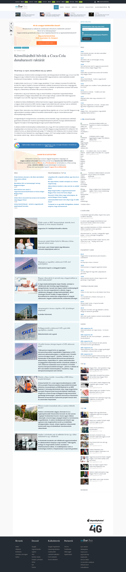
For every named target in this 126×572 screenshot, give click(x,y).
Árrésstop (74, 7)
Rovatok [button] (81, 7)
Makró (17, 546)
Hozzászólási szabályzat (87, 562)
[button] (95, 2)
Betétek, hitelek (36, 557)
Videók (62, 7)
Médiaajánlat (84, 549)
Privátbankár (67, 549)
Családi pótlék (52, 552)
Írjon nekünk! (84, 547)
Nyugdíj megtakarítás (54, 546)
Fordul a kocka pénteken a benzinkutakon (96, 428)
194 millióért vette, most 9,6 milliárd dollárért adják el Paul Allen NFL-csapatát (97, 152)
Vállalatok (18, 47)
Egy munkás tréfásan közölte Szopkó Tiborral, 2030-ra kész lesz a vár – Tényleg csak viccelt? (95, 240)
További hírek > (86, 204)
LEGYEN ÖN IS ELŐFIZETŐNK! (46, 154)
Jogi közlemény (85, 554)
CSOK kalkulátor (52, 557)
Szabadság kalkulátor (54, 549)
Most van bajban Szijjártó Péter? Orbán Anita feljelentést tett (98, 465)
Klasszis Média (85, 559)
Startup (34, 567)
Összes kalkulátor (53, 559)
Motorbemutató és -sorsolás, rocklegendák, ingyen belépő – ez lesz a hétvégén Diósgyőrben (95, 234)
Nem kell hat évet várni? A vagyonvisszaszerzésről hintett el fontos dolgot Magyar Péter (29, 191)
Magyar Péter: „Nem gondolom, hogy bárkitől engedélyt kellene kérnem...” (99, 368)
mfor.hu (66, 546)
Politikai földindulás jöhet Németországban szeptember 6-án (99, 450)
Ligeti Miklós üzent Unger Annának (99, 479)
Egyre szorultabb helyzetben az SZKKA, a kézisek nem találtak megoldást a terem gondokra (95, 228)
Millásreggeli (67, 552)
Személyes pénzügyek (21, 554)
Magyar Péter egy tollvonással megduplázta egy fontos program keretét (98, 414)
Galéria (17, 557)
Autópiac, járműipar (37, 559)
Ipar (33, 564)
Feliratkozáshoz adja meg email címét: (93, 26)
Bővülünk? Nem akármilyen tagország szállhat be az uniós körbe (99, 398)
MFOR (21, 7)
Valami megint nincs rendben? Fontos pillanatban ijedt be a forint (99, 391)
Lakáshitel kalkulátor (53, 554)
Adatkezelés (84, 557)
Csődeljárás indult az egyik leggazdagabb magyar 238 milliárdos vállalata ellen (99, 138)
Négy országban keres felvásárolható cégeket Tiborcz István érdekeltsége (99, 190)
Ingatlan (34, 552)
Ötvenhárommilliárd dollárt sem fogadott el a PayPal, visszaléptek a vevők (99, 125)
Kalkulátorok (89, 7)
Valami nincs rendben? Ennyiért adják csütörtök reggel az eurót (99, 421)
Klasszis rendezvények (101, 7)
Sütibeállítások (85, 567)
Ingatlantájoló (68, 554)
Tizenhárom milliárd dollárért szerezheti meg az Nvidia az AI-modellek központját (99, 174)
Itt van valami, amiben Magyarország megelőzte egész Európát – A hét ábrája (99, 384)
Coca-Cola (25, 47)
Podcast (67, 7)
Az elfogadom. (95, 35)
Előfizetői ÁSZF (85, 565)
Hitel (33, 554)
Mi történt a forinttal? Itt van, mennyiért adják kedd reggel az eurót (99, 436)
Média (33, 562)
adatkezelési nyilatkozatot (92, 35)
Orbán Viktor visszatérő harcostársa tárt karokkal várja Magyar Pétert (99, 376)
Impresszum (84, 552)
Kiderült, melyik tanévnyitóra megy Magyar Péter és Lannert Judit (99, 473)
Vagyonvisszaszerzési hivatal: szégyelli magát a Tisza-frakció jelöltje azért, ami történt (99, 458)
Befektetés (18, 552)
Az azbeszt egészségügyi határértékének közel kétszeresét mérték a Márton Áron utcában (93, 222)
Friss (56, 7)
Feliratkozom (86, 39)
